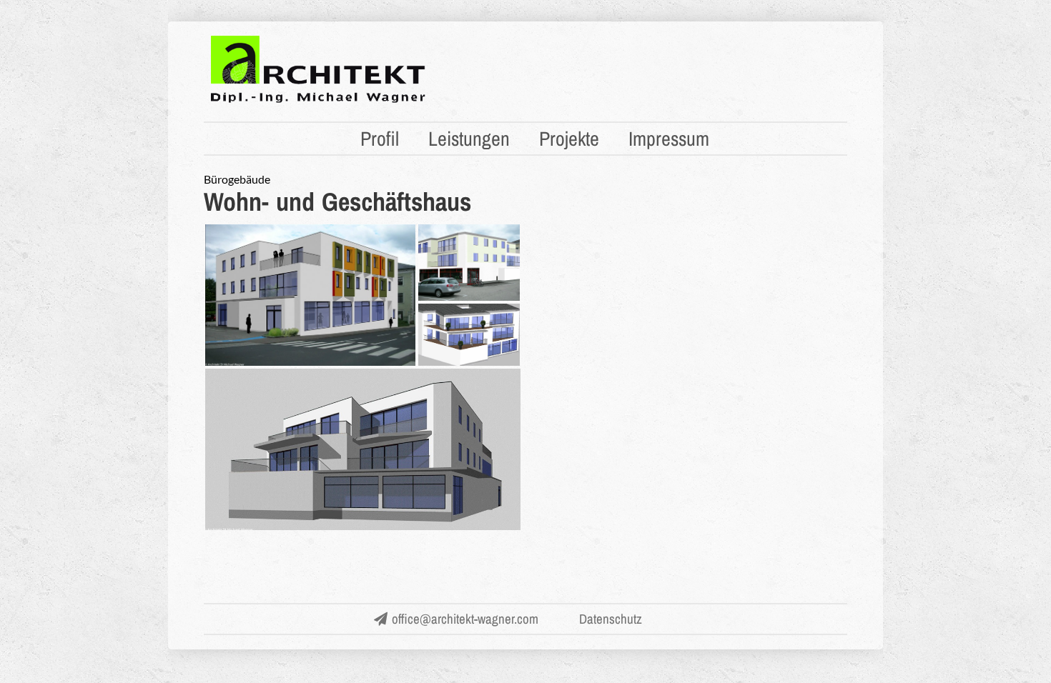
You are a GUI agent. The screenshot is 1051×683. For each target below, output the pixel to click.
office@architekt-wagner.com (465, 618)
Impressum (668, 138)
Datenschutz (610, 618)
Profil (379, 138)
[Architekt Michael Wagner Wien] (318, 101)
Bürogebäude (237, 179)
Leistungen (469, 138)
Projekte (569, 138)
